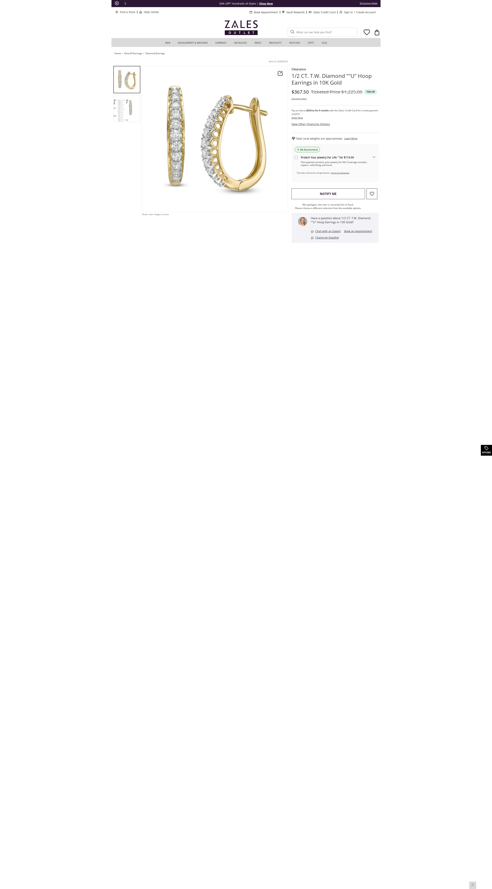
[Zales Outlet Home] (241, 27)
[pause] (117, 3)
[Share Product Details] (280, 73)
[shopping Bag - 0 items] (377, 32)
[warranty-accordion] (374, 157)
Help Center (151, 12)
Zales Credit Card (324, 12)
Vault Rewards (295, 12)
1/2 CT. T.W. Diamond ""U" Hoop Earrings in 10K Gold (332, 79)
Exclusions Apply (299, 98)
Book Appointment (266, 12)
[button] (125, 3)
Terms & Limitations (340, 172)
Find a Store (127, 12)
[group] (126, 79)
